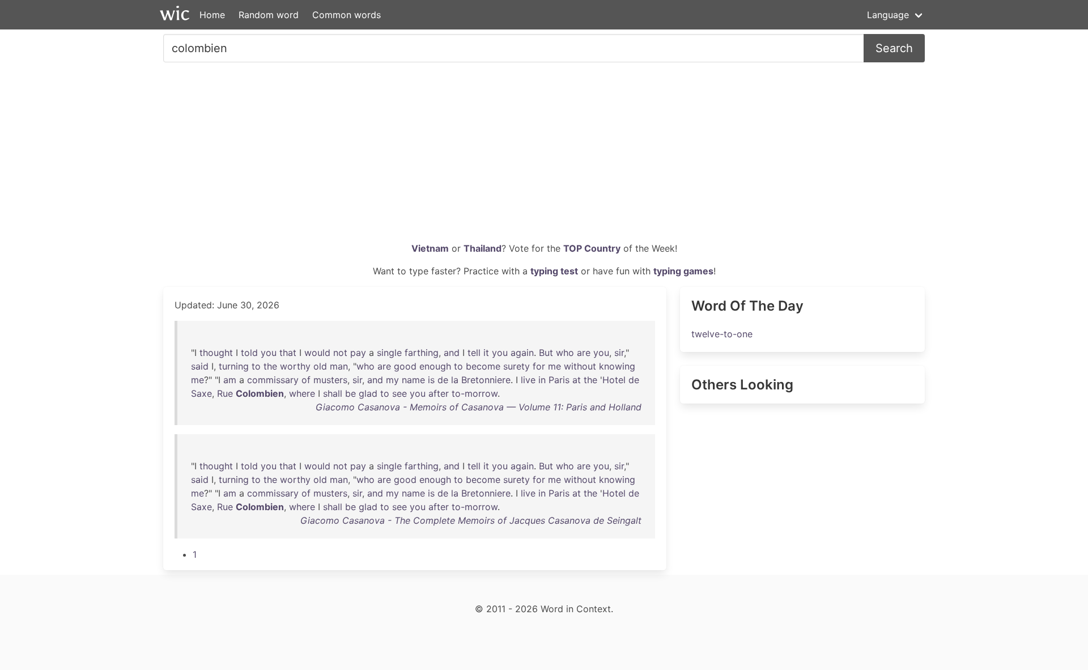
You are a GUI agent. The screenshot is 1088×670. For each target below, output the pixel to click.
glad (368, 393)
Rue (225, 393)
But (546, 352)
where (302, 393)
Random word (269, 14)
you (269, 352)
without (580, 366)
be (350, 393)
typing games (683, 271)
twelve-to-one (722, 334)
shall (332, 393)
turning (234, 366)
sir (619, 352)
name (413, 379)
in (542, 379)
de (442, 379)
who (565, 352)
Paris (559, 379)
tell (474, 352)
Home (212, 14)
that (287, 352)
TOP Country (591, 248)
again (522, 352)
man (339, 366)
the (270, 366)
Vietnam (430, 248)
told (249, 352)
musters (330, 379)
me (554, 366)
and (452, 352)
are (583, 352)
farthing (422, 352)
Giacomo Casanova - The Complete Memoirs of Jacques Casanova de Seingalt (470, 520)
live (528, 379)
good (405, 366)
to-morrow (475, 393)
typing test (554, 271)
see (399, 393)
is (431, 379)
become (483, 366)
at (576, 379)
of (306, 379)
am (229, 379)
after (438, 393)
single (389, 352)
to (256, 366)
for (539, 366)
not (340, 352)
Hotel (614, 379)
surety (516, 366)
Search (894, 48)
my (392, 379)
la (454, 379)
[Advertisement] (544, 156)
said (200, 366)
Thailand (483, 248)
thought (216, 352)
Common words (346, 14)
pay (358, 352)
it (486, 352)
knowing (617, 366)
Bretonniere (486, 379)
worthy (295, 366)
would (317, 352)
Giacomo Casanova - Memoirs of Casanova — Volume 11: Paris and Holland (478, 407)
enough (435, 366)
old (320, 366)
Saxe (201, 393)
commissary (273, 379)
